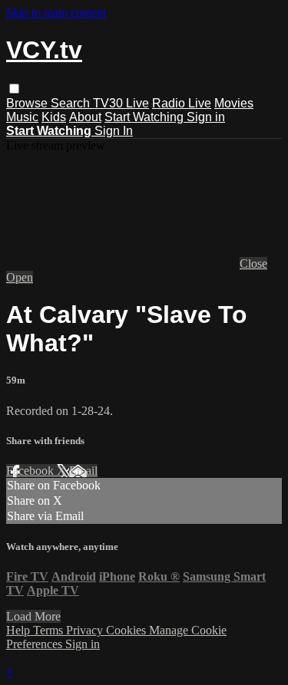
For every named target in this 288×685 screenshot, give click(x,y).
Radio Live (181, 103)
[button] (14, 89)
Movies (233, 103)
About (85, 116)
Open (19, 277)
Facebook (31, 470)
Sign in (206, 116)
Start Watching (145, 116)
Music (22, 116)
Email (83, 470)
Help (19, 630)
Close (253, 263)
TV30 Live (121, 103)
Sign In (113, 130)
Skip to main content (56, 12)
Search (72, 103)
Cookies (127, 630)
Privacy (86, 630)
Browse (28, 103)
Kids (53, 116)
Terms (49, 630)
